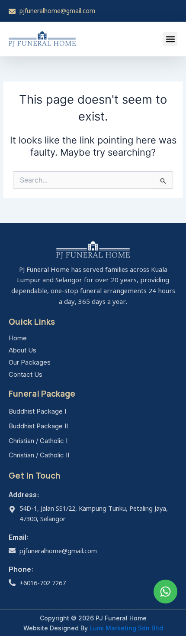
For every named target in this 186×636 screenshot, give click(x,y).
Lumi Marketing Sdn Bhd (126, 628)
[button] (170, 39)
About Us (22, 350)
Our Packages (30, 362)
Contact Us (25, 374)
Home (18, 338)
